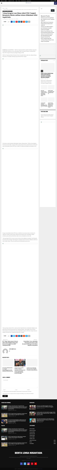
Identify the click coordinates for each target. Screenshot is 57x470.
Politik (31, 438)
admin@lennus (12, 349)
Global (31, 435)
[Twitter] (25, 463)
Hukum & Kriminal (33, 440)
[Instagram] (28, 463)
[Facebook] (21, 463)
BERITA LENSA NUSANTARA (28, 453)
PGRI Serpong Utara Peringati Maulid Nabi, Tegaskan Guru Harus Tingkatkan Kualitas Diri (47, 19)
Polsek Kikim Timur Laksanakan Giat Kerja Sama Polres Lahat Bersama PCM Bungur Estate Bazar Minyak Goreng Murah (30, 343)
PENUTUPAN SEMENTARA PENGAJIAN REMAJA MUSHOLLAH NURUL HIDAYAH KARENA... (47, 75)
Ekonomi (9, 11)
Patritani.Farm (40, 468)
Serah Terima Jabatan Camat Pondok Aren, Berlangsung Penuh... (50, 105)
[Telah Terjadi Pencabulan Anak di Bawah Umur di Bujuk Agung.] (51, 87)
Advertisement (23, 0)
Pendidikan (32, 443)
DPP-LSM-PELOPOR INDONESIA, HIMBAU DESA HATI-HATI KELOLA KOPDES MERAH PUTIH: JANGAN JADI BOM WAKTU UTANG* (17, 421)
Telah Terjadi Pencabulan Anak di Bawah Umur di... (51, 92)
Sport (11, 11)
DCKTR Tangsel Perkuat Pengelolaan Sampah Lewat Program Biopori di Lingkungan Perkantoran (17, 414)
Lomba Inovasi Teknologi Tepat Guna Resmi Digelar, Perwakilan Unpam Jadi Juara (32, 369)
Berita (3, 11)
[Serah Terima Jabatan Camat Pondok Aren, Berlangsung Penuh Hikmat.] (51, 99)
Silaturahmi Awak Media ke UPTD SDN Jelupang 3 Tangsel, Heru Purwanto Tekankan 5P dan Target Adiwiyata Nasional (45, 420)
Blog (16, 0)
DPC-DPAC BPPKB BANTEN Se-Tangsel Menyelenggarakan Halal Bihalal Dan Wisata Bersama (8, 369)
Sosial (31, 432)
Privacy (19, 0)
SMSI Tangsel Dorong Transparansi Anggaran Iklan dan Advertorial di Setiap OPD (47, 24)
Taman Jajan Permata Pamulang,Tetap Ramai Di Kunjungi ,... (44, 105)
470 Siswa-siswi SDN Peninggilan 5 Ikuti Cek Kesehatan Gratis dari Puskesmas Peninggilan (47, 28)
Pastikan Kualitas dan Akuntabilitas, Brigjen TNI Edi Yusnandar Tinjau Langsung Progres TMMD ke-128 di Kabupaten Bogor (45, 413)
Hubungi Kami (29, 0)
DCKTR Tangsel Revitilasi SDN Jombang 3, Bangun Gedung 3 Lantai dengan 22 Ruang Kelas (47, 40)
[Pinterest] (32, 463)
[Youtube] (35, 463)
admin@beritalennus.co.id (30, 460)
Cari (41, 8)
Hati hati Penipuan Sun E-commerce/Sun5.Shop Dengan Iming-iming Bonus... (44, 93)
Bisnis (31, 441)
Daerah (6, 11)
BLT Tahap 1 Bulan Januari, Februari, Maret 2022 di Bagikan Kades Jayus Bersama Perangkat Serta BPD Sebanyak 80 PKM (10, 343)
